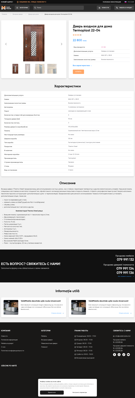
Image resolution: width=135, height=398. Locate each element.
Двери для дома (33, 14)
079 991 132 (125, 259)
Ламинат (44, 347)
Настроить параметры (80, 392)
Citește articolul (56, 313)
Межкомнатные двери (49, 343)
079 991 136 (125, 273)
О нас (3, 347)
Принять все (52, 392)
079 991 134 (125, 268)
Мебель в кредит (7, 343)
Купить (78, 72)
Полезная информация (112, 2)
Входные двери (18, 14)
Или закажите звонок (124, 276)
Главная (4, 14)
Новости (4, 336)
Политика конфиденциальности (12, 351)
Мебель (44, 336)
